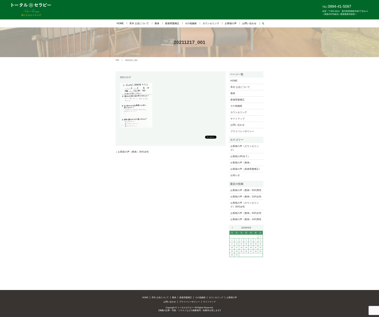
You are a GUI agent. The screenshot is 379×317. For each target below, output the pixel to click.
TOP (117, 60)
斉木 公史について (139, 23)
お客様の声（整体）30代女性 (133, 151)
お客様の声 (231, 23)
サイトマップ (237, 118)
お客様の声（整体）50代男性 (245, 190)
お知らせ (235, 175)
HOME (120, 23)
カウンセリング (211, 23)
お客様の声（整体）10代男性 (245, 219)
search (263, 23)
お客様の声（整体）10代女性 (245, 196)
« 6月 (233, 227)
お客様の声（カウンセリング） (244, 148)
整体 (157, 23)
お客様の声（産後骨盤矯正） (245, 169)
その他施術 (191, 23)
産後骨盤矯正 (172, 23)
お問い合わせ (249, 23)
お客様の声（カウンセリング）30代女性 (244, 205)
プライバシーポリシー (242, 131)
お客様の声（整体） (241, 162)
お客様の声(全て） (240, 156)
